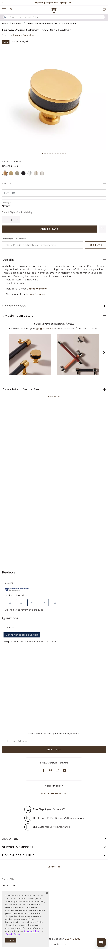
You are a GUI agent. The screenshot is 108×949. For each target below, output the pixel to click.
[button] (47, 893)
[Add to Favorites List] (102, 229)
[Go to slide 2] (45, 153)
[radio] (5, 173)
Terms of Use (8, 879)
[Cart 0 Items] (104, 9)
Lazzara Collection (23, 35)
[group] (53, 2)
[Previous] (3, 3)
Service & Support (18, 847)
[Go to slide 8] (60, 153)
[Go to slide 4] (50, 153)
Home (5, 23)
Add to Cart (49, 229)
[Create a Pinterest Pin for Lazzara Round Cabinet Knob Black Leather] (6, 42)
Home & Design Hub (18, 855)
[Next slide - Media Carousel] (104, 352)
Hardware (17, 23)
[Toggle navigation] (5, 9)
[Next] (104, 3)
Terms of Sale (8, 885)
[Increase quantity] (17, 219)
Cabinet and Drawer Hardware (41, 23)
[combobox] (54, 17)
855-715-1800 (62, 3)
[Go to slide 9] (63, 153)
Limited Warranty (37, 288)
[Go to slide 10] (65, 153)
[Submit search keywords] (5, 17)
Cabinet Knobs (68, 23)
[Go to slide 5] (52, 153)
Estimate (96, 245)
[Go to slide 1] (42, 153)
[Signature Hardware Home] (54, 9)
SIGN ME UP (54, 749)
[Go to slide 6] (55, 153)
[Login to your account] (11, 9)
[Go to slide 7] (57, 153)
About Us (10, 838)
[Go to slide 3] (47, 153)
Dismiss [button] (11, 940)
